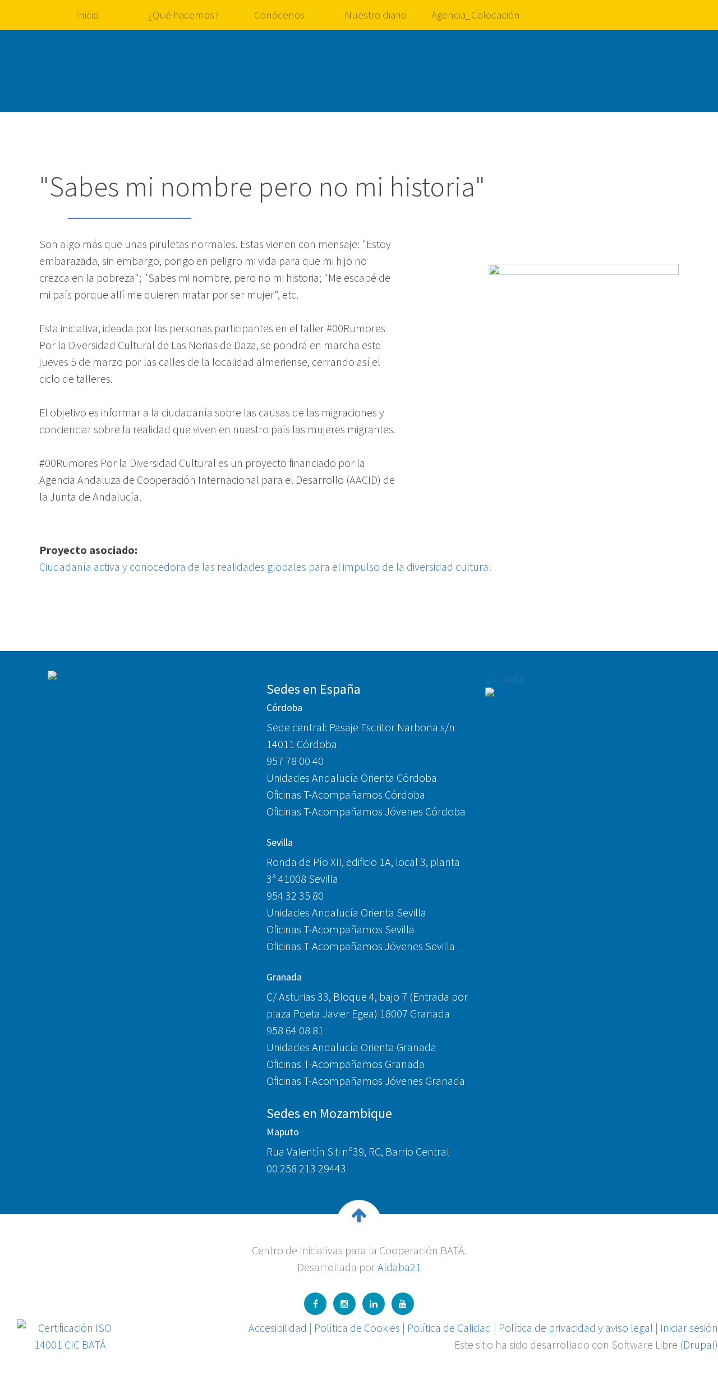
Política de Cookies (357, 1328)
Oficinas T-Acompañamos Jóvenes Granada (365, 1081)
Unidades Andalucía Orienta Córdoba (351, 778)
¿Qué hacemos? (183, 14)
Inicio (87, 14)
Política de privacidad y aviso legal (576, 1328)
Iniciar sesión (689, 1328)
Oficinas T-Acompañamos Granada (345, 1064)
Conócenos (279, 14)
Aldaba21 (399, 1267)
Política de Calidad (449, 1328)
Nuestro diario (375, 14)
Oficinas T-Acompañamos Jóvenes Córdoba (366, 811)
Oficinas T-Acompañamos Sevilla (340, 929)
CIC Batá (504, 679)
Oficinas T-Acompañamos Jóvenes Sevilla (360, 946)
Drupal (699, 1344)
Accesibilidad (277, 1328)
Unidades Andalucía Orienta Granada (351, 1047)
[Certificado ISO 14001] (70, 1335)
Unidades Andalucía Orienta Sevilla (346, 912)
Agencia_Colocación (475, 14)
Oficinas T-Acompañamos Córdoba (345, 794)
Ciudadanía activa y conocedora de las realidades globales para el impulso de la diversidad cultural (265, 567)
